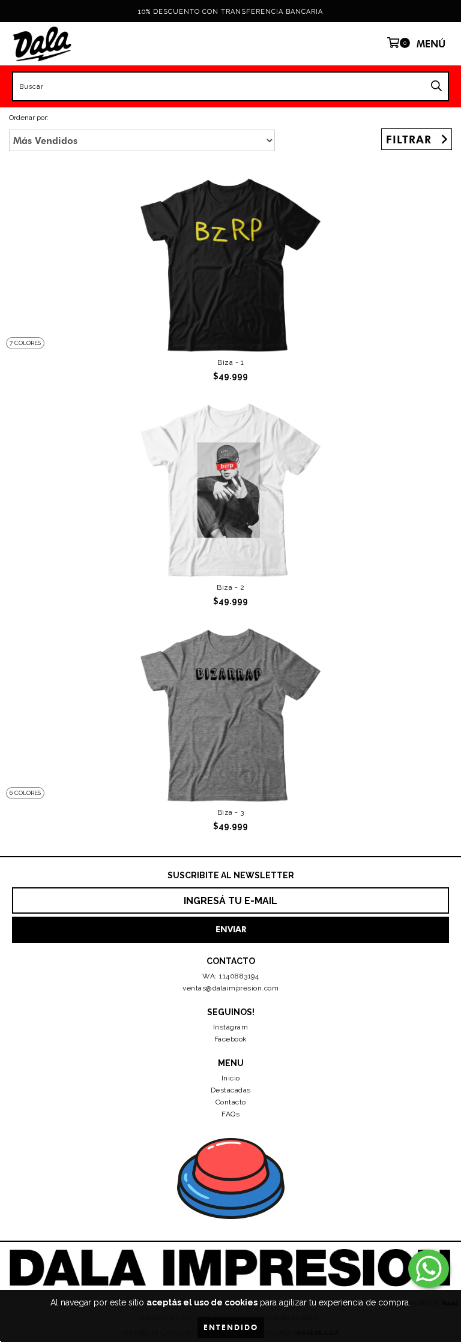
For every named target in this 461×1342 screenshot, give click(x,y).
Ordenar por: (29, 117)
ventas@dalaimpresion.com (230, 988)
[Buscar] (436, 86)
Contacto (230, 1102)
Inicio (230, 1078)
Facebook (230, 1039)
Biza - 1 (230, 362)
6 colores (25, 792)
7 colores (25, 343)
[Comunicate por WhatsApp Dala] (428, 1269)
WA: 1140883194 (230, 976)
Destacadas (231, 1090)
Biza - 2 (230, 587)
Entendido (230, 1327)
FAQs (230, 1114)
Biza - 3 (230, 812)
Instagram (231, 1027)
